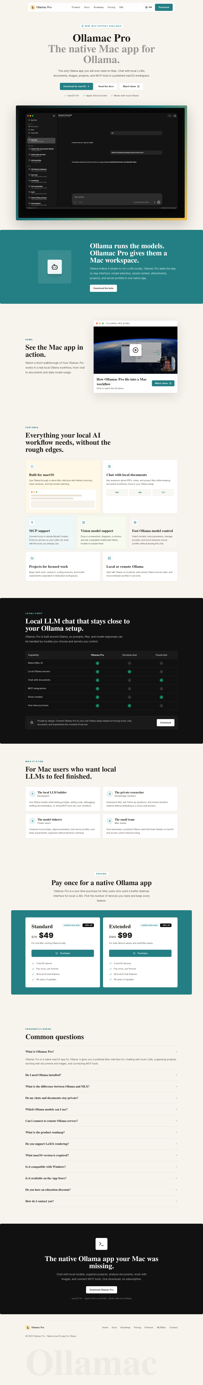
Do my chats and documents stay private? (51, 1098)
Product (76, 7)
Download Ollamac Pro (102, 1289)
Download (164, 7)
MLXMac (161, 1327)
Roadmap (99, 7)
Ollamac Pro (37, 1327)
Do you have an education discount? (48, 1189)
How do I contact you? (39, 1201)
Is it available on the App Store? (45, 1178)
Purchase (65, 953)
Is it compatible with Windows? (45, 1167)
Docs (87, 7)
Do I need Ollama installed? (43, 1075)
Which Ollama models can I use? (46, 1109)
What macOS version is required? (47, 1155)
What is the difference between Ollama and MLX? (57, 1086)
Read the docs (106, 86)
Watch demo (129, 86)
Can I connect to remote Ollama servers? (51, 1121)
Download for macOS (74, 86)
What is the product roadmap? (45, 1132)
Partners (149, 1327)
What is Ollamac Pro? (39, 1051)
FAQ (121, 7)
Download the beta (103, 288)
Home (105, 1327)
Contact (173, 1327)
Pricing (111, 7)
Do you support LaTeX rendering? (47, 1144)
